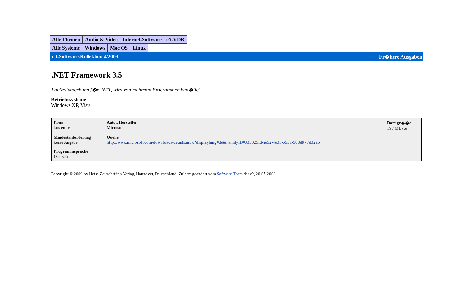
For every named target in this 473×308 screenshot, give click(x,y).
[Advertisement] (120, 15)
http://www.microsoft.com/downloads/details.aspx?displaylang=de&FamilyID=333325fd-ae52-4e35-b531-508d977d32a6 (213, 142)
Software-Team (230, 173)
